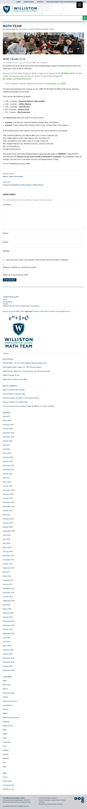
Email (6, 242)
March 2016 (7, 609)
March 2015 (7, 646)
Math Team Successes (18, 164)
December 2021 (8, 465)
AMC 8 (5, 689)
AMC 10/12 (7, 685)
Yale (4, 767)
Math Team (12, 26)
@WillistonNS (67, 73)
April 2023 (6, 416)
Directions (48, 798)
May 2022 (6, 445)
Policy (5, 738)
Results (40, 2)
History (5, 709)
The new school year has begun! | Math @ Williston (21, 406)
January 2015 (8, 654)
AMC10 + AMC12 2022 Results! (13, 175)
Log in (5, 777)
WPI (4, 762)
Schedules (6, 742)
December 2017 (8, 556)
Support (54, 798)
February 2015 (8, 650)
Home (19, 2)
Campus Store (55, 800)
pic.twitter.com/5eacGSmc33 (17, 79)
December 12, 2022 (56, 83)
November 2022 (8, 437)
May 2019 (6, 515)
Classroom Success (10, 701)
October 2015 (8, 629)
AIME (5, 681)
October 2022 (8, 441)
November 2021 (8, 469)
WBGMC (6, 758)
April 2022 (6, 449)
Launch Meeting (48, 406)
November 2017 (8, 560)
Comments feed (8, 785)
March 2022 (7, 453)
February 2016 (8, 613)
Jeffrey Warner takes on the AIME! (15, 379)
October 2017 (8, 564)
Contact (41, 798)
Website (6, 251)
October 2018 (8, 527)
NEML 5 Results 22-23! (11, 375)
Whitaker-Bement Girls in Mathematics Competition (66, 2)
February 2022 (8, 457)
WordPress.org (8, 789)
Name (6, 233)
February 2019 (8, 519)
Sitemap (60, 804)
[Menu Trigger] (79, 5)
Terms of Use (43, 804)
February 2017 (8, 580)
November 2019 (8, 506)
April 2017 (6, 572)
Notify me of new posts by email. (16, 275)
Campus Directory (44, 800)
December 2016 (8, 588)
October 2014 (8, 666)
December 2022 (8, 433)
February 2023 (8, 424)
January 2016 (8, 617)
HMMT (5, 713)
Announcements (8, 693)
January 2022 (8, 461)
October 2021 (8, 474)
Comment (7, 205)
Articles (5, 697)
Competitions (29, 2)
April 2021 (6, 478)
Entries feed (7, 781)
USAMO (6, 750)
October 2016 (8, 596)
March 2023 (7, 420)
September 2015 (9, 633)
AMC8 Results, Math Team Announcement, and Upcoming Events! (26, 371)
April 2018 (6, 543)
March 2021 (7, 482)
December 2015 (8, 621)
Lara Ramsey (7, 394)
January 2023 (8, 429)
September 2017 (9, 568)
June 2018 (6, 535)
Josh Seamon (26, 62)
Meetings (6, 722)
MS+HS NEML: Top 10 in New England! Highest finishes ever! (25, 363)
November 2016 (8, 592)
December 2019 (8, 502)
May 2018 (6, 539)
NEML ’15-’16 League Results (28, 398)
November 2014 (8, 662)
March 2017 (7, 576)
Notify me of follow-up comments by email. (20, 267)
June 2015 (6, 637)
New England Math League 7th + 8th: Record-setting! (22, 367)
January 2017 (8, 584)
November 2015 (8, 625)
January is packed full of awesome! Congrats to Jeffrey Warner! (23, 183)
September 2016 (9, 601)
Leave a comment (41, 62)
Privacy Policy (52, 804)
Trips (4, 746)
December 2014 (8, 658)
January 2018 (8, 551)
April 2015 (6, 642)
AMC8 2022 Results (17, 390)
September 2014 (9, 670)
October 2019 (8, 510)
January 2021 (8, 486)
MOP (4, 730)
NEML (28, 164)
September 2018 (9, 531)
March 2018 (7, 547)
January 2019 (8, 523)
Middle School (8, 726)
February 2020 (8, 494)
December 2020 (8, 490)
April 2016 (6, 605)
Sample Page (20, 394)
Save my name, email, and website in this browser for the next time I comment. (37, 260)
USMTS (5, 754)
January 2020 (8, 498)
